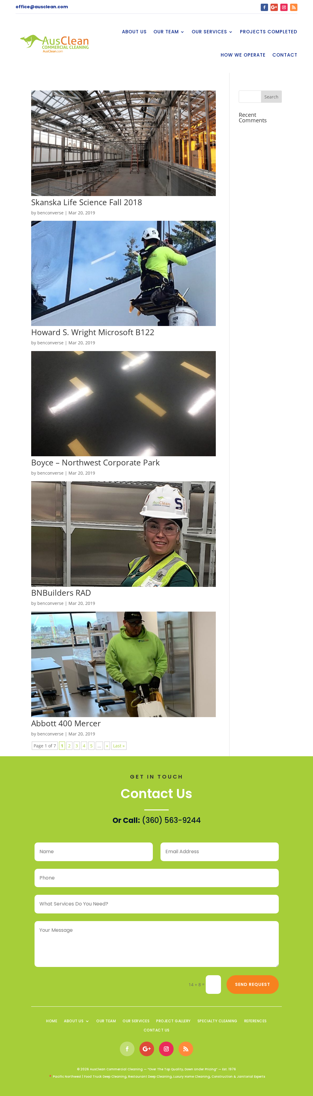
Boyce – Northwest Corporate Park (95, 462)
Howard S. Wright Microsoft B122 (92, 332)
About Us (134, 31)
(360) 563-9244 (171, 820)
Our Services (209, 31)
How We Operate (243, 55)
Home (51, 1021)
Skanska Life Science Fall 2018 (86, 202)
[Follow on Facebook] (264, 7)
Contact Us (157, 1030)
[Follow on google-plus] (274, 7)
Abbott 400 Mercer (66, 723)
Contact (284, 55)
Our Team (166, 31)
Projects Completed (268, 31)
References (255, 1021)
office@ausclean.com (42, 7)
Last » (119, 746)
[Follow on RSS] (293, 7)
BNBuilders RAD (61, 592)
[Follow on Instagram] (284, 7)
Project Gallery (173, 1021)
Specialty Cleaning (217, 1021)
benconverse (50, 213)
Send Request (252, 984)
